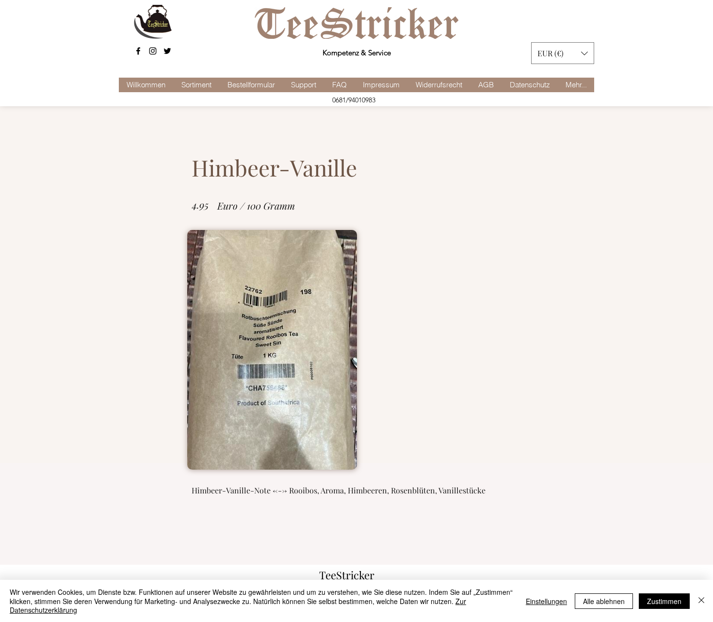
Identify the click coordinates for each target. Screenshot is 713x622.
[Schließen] (701, 601)
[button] (562, 53)
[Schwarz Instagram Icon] (153, 51)
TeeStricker (346, 575)
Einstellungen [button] (546, 601)
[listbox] (562, 53)
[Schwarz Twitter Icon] (167, 51)
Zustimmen (664, 601)
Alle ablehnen (604, 601)
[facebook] (138, 51)
